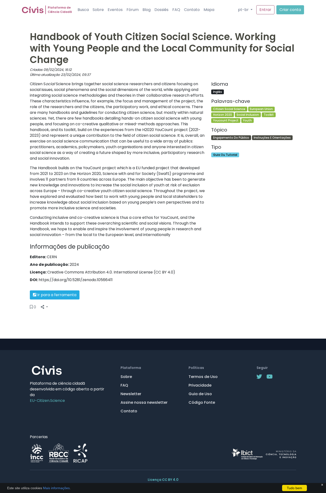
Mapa (209, 9)
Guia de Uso (200, 394)
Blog (146, 9)
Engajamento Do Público (231, 138)
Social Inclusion (248, 115)
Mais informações (56, 488)
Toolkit (269, 115)
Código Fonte (202, 402)
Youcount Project (225, 120)
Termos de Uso (203, 376)
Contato (192, 9)
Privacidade (200, 385)
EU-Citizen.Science (47, 400)
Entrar (265, 9)
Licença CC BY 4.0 (163, 479)
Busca (83, 9)
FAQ (176, 9)
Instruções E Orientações (272, 138)
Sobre (98, 9)
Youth (247, 120)
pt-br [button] (244, 9)
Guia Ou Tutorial (225, 155)
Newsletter (131, 394)
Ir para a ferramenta (56, 295)
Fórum (132, 9)
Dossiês (161, 9)
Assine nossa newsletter (144, 402)
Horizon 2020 (222, 115)
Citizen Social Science (229, 109)
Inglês (217, 92)
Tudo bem (294, 488)
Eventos (115, 9)
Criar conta (290, 9)
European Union (261, 109)
